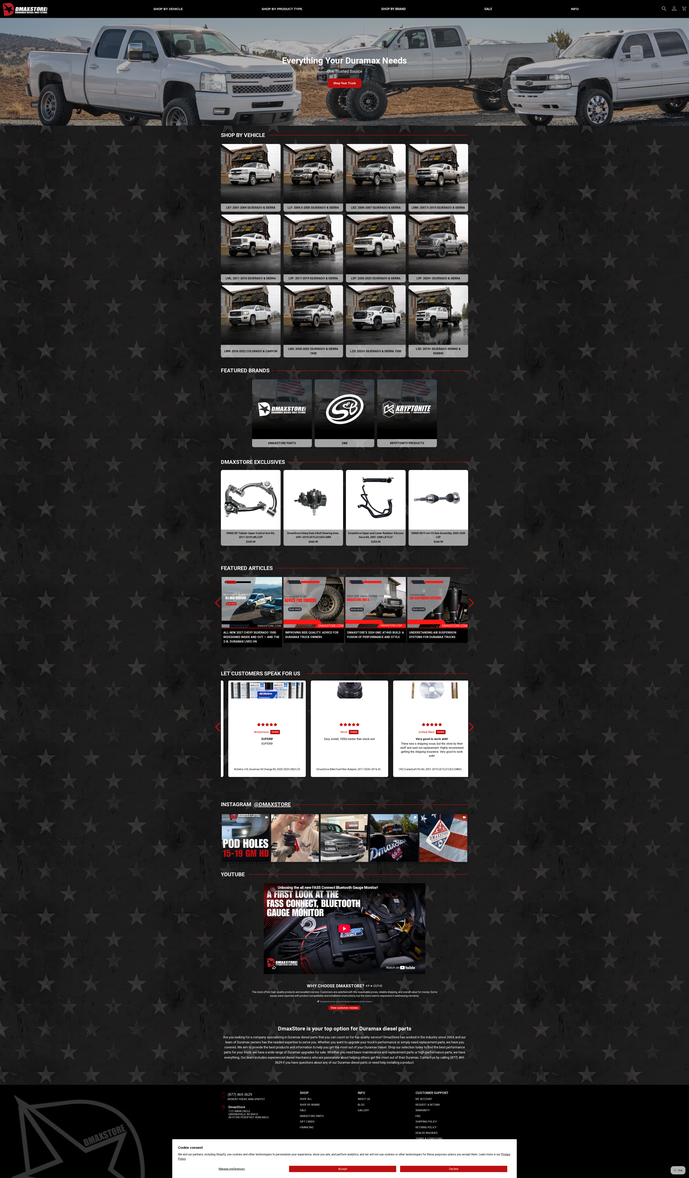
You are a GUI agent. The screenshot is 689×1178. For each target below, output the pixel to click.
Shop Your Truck (344, 83)
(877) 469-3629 (240, 1094)
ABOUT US (364, 1099)
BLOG (361, 1104)
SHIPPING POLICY (426, 1121)
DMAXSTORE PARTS (312, 1116)
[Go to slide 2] (346, 120)
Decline (453, 1169)
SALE (488, 9)
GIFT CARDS (307, 1121)
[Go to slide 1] (343, 120)
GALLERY (363, 1110)
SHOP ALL (306, 1099)
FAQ (418, 1116)
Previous (219, 602)
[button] (219, 727)
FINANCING (306, 1127)
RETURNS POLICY (426, 1127)
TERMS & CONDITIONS (429, 1138)
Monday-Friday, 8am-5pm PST (246, 1099)
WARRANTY (423, 1110)
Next (469, 602)
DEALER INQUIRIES (427, 1133)
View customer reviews (344, 1007)
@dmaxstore (272, 804)
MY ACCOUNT (424, 1099)
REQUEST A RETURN (428, 1104)
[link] (245, 838)
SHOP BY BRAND (393, 9)
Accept (342, 1169)
